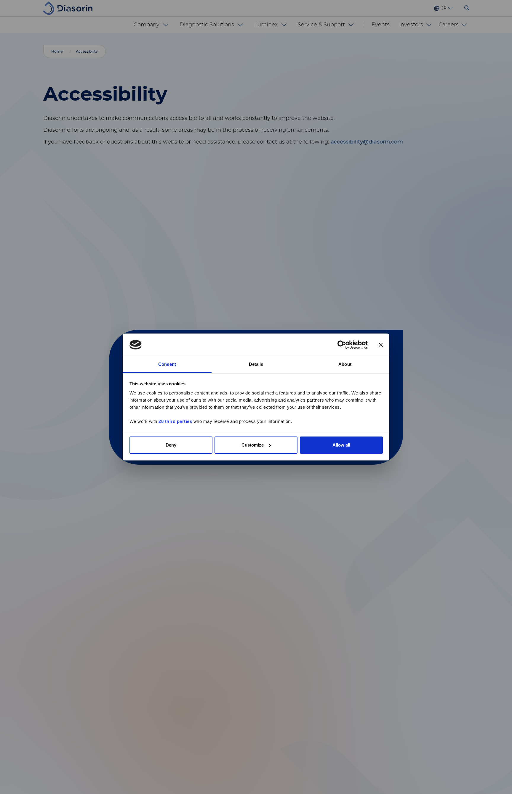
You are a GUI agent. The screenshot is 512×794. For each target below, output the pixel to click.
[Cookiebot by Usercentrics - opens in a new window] (342, 344)
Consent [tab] (167, 364)
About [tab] (344, 364)
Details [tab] (256, 364)
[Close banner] (381, 345)
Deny (171, 444)
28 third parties (175, 421)
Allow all (341, 444)
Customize (252, 444)
